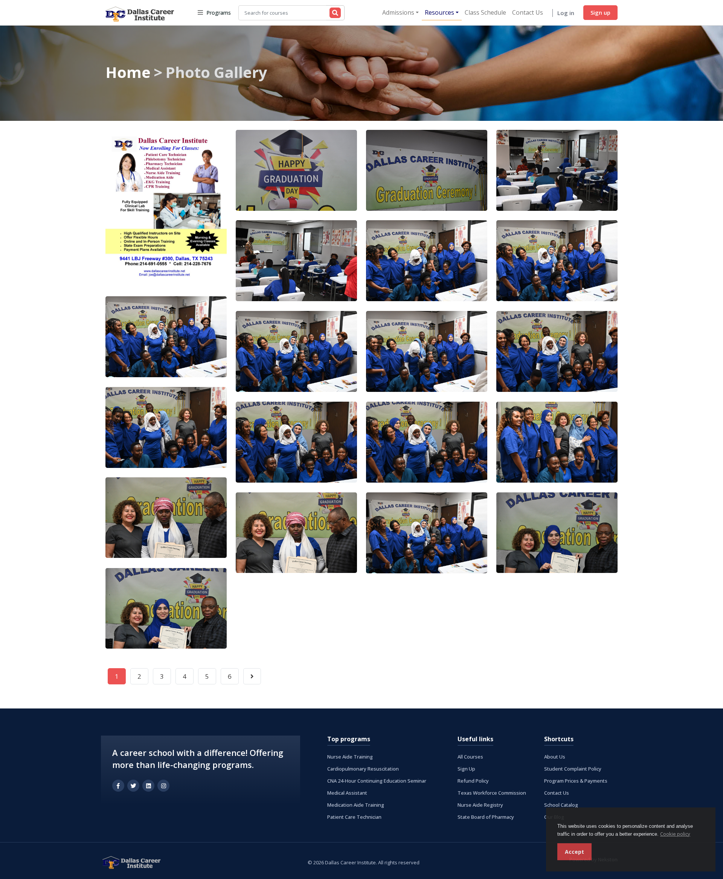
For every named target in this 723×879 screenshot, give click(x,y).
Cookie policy (675, 833)
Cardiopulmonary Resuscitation (363, 768)
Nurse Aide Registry (480, 804)
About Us (554, 756)
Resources (439, 12)
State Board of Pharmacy (486, 816)
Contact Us (527, 12)
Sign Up (466, 768)
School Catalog (561, 804)
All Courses (470, 756)
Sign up (600, 12)
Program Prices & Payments (575, 780)
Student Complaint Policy (572, 768)
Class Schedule (485, 12)
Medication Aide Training (355, 804)
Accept (574, 851)
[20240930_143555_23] (166, 208)
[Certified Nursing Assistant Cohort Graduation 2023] (296, 170)
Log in (565, 13)
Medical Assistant (347, 792)
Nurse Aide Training (350, 756)
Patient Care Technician (354, 816)
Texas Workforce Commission (492, 792)
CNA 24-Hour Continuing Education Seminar (376, 780)
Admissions (398, 12)
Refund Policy (473, 780)
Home (128, 72)
